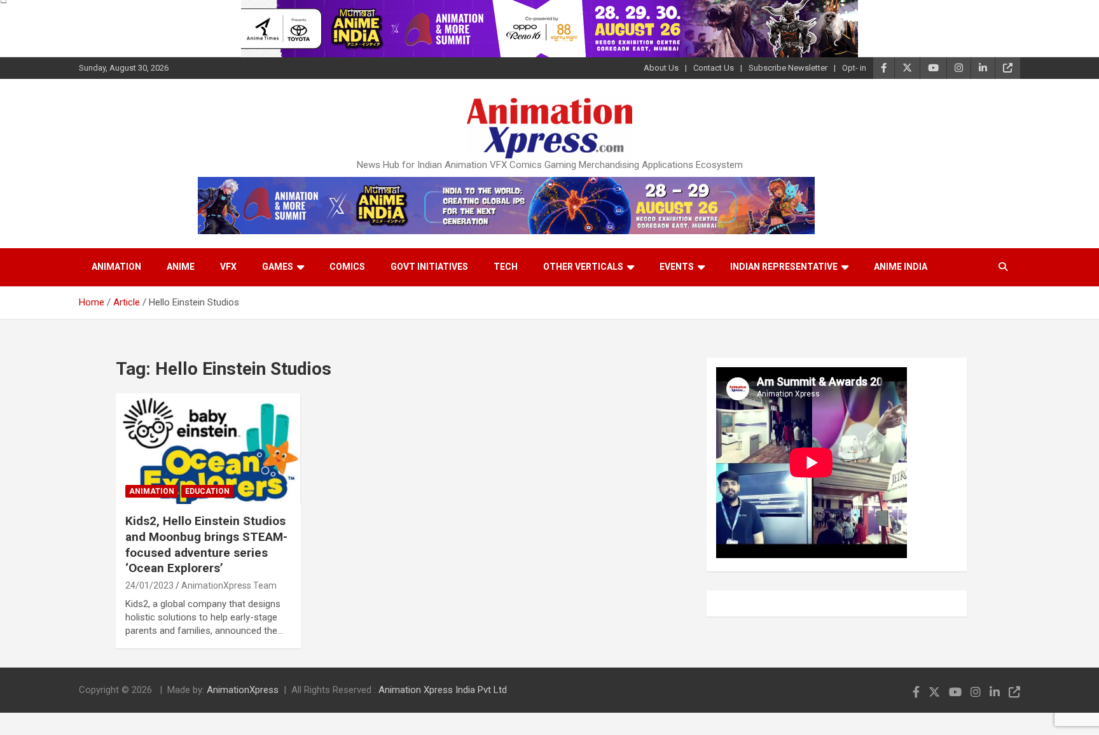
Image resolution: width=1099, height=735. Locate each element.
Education (207, 491)
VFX (228, 267)
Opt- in (854, 68)
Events (677, 267)
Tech (506, 267)
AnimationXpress (243, 690)
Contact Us (713, 68)
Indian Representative (784, 267)
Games (277, 267)
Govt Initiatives (429, 267)
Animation (116, 267)
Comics (347, 267)
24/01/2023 (149, 585)
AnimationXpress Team (229, 585)
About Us (661, 68)
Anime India (900, 267)
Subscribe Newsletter (788, 68)
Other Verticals (583, 267)
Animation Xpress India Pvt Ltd (442, 690)
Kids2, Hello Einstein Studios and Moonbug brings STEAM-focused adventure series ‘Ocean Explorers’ (206, 544)
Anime (181, 267)
